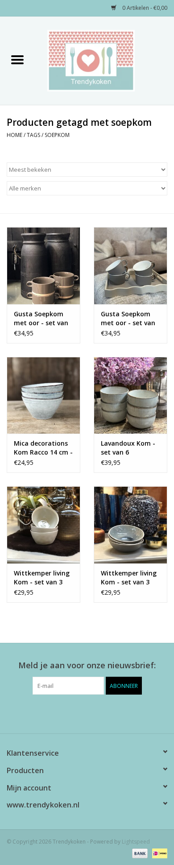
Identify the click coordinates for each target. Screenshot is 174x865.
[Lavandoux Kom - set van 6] (130, 395)
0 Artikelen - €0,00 (144, 8)
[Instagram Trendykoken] (103, 713)
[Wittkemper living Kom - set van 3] (43, 524)
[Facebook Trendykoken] (71, 713)
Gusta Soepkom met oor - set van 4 (41, 318)
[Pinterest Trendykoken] (87, 713)
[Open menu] (17, 59)
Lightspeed (136, 841)
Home (14, 135)
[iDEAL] (158, 853)
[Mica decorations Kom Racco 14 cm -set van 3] (43, 395)
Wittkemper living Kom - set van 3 (42, 577)
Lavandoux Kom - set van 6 (128, 447)
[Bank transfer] (139, 853)
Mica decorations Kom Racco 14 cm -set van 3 (43, 448)
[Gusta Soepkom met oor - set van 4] (43, 265)
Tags (33, 135)
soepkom (57, 135)
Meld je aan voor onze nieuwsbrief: (87, 665)
